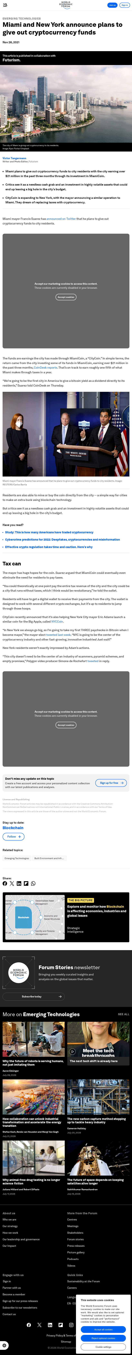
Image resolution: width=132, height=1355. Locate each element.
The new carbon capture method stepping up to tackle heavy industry (96, 1120)
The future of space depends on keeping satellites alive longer (95, 1181)
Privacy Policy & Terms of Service (66, 1335)
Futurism (11, 60)
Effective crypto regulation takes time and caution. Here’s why (49, 547)
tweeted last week (58, 634)
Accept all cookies (103, 1329)
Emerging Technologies (22, 18)
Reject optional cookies (103, 1338)
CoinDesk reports (45, 367)
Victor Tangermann (14, 158)
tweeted (93, 661)
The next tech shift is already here (94, 1061)
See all (123, 1014)
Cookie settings (103, 1347)
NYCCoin (57, 621)
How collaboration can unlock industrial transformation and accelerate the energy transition (32, 1122)
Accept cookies (66, 297)
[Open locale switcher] (4, 1345)
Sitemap (66, 1341)
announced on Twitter (61, 218)
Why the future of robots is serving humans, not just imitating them (33, 1062)
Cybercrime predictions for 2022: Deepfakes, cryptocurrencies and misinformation (62, 539)
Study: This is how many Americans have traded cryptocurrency (49, 532)
